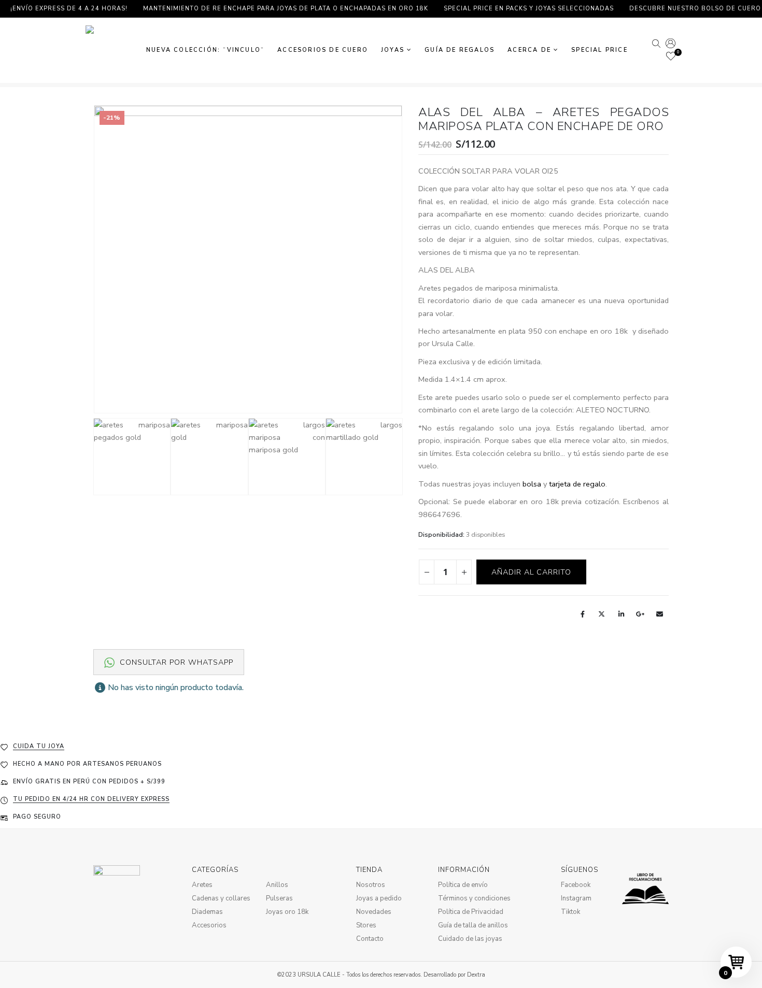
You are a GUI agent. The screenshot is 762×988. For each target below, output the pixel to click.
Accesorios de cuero (322, 50)
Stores (366, 925)
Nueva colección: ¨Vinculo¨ (205, 50)
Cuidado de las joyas (470, 938)
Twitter (602, 614)
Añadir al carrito (531, 572)
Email (660, 614)
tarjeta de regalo (577, 484)
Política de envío (463, 885)
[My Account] (670, 44)
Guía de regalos (460, 50)
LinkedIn (621, 614)
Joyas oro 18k (287, 912)
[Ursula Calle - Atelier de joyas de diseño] (109, 50)
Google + (640, 614)
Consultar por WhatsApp (175, 662)
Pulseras (279, 898)
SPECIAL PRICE (599, 50)
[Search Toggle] (656, 44)
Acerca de (529, 50)
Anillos (277, 885)
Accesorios (209, 925)
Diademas (207, 912)
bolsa (532, 484)
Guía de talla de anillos (473, 925)
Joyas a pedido (379, 898)
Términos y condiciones (474, 898)
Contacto (370, 938)
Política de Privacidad (470, 912)
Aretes (202, 885)
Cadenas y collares (221, 898)
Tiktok (570, 912)
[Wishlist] (670, 57)
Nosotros (370, 885)
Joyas (392, 50)
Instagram (576, 898)
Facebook (582, 614)
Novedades (373, 912)
